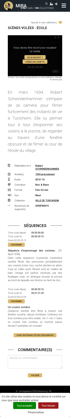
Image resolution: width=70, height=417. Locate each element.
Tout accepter (24, 405)
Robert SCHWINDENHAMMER (47, 167)
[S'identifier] (51, 4)
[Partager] (56, 4)
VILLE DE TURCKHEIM (47, 200)
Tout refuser (48, 405)
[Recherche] (46, 3)
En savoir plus (56, 79)
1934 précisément (45, 174)
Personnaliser (36, 412)
